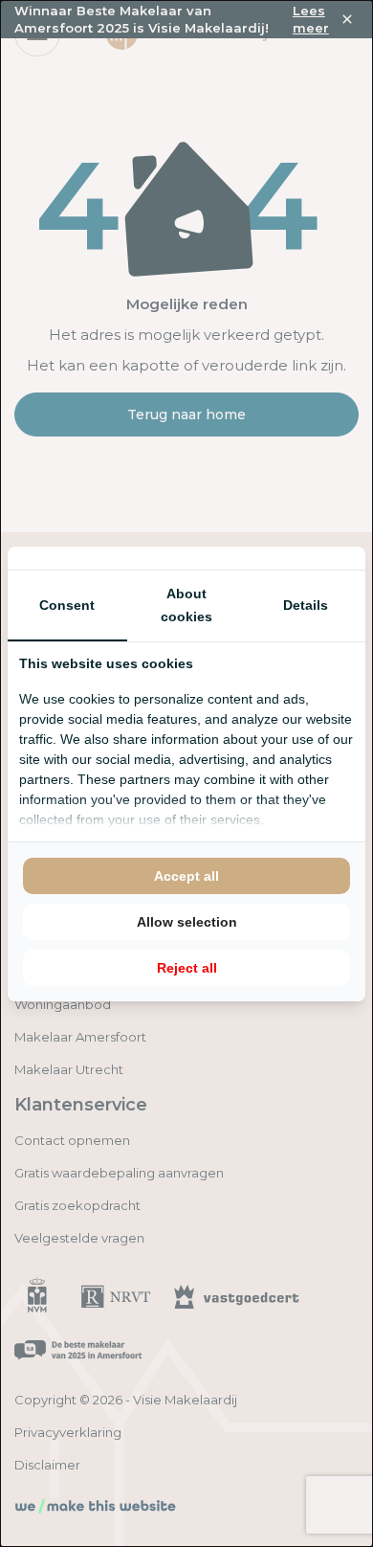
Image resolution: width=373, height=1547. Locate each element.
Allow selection (187, 922)
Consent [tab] (67, 605)
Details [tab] (305, 605)
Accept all (186, 876)
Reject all (187, 967)
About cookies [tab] (186, 605)
